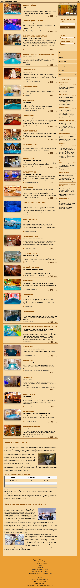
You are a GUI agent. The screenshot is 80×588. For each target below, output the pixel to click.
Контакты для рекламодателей (40, 579)
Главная (40, 565)
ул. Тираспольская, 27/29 (31, 182)
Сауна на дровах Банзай (66, 120)
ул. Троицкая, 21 (29, 321)
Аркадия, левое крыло (30, 231)
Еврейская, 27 (28, 64)
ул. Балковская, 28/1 (30, 262)
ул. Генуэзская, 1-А (29, 341)
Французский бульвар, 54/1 (32, 197)
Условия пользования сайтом (40, 569)
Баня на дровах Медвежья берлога (67, 184)
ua (41, 577)
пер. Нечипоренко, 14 (30, 421)
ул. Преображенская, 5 (31, 126)
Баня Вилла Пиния (64, 133)
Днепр (44, 573)
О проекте (40, 567)
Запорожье (49, 573)
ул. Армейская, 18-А (30, 355)
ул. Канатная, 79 (29, 406)
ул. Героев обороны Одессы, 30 (33, 31)
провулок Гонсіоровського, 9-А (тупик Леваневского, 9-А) (40, 387)
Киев (36, 573)
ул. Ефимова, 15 (29, 15)
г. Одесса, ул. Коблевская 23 (32, 81)
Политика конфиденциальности (40, 571)
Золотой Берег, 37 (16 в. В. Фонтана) (34, 275)
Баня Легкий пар (64, 94)
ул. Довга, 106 (28, 306)
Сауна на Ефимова (64, 107)
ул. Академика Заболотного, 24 (33, 167)
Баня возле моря (65, 4)
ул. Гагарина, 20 (29, 436)
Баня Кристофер (64, 172)
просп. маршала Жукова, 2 (31, 289)
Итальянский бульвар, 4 (31, 248)
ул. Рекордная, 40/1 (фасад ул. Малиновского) (37, 370)
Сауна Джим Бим (64, 198)
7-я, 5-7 (26, 214)
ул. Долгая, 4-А (28, 95)
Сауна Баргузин (63, 82)
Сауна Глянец (63, 143)
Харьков (40, 573)
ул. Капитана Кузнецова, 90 (32, 110)
